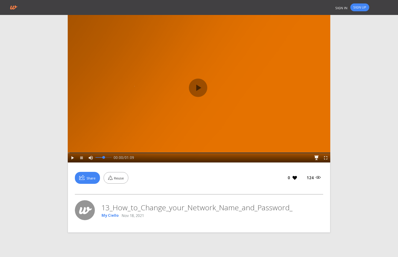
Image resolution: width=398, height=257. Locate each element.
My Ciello (110, 215)
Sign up (359, 7)
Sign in (341, 8)
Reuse (119, 178)
